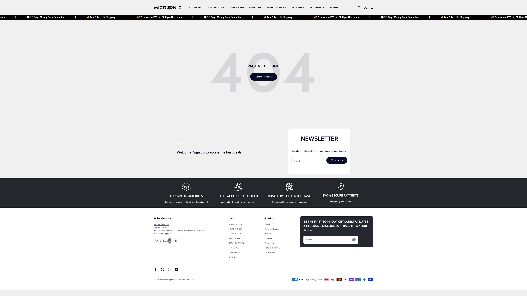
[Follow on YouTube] (176, 269)
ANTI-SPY (334, 7)
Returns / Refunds (272, 229)
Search (267, 224)
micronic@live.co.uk (161, 224)
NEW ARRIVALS (195, 7)
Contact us (269, 243)
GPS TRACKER (255, 7)
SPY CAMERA (315, 7)
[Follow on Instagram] (169, 269)
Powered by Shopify (186, 279)
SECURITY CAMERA (275, 7)
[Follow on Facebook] (155, 269)
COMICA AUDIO (237, 7)
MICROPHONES (215, 7)
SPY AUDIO (297, 7)
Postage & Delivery (272, 248)
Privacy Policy (270, 252)
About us (268, 238)
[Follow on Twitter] (162, 269)
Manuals (268, 233)
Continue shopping (263, 77)
